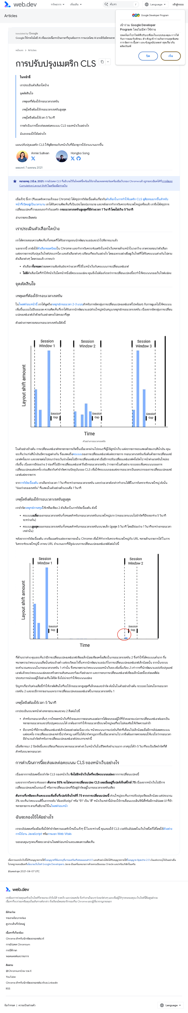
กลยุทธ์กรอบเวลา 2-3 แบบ (67, 304)
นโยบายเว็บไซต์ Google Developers (45, 864)
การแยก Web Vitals (60, 834)
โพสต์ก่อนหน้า (59, 806)
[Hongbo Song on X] (73, 159)
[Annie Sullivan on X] (33, 159)
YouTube (11, 976)
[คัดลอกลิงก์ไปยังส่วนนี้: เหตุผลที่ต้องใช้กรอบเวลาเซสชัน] (65, 296)
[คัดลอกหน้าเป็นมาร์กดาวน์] (102, 62)
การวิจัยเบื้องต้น (29, 483)
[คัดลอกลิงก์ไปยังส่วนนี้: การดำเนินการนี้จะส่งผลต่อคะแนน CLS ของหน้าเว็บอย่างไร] (122, 763)
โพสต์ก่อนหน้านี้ (28, 304)
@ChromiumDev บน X (19, 971)
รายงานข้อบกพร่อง (16, 918)
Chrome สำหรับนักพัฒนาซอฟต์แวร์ (25, 938)
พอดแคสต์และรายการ (17, 956)
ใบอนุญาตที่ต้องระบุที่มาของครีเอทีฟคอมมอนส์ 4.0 (69, 860)
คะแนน (77, 454)
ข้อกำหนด (9, 1005)
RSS (8, 988)
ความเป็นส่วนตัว (27, 1005)
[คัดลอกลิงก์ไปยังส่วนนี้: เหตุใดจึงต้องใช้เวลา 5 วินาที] (59, 703)
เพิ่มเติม (74, 4)
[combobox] (121, 4)
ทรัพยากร (56, 4)
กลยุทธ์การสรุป (33, 508)
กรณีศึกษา (11, 950)
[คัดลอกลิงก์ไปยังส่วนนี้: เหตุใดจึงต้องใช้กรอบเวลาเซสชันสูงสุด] (74, 499)
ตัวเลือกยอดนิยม (47, 248)
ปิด (148, 56)
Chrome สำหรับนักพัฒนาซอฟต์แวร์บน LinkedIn (32, 982)
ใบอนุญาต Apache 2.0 (138, 860)
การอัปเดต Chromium (18, 944)
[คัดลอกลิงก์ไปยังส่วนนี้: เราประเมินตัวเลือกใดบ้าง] (63, 229)
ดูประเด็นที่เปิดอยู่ (15, 924)
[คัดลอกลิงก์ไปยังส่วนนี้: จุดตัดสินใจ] (38, 284)
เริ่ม (171, 56)
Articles (10, 16)
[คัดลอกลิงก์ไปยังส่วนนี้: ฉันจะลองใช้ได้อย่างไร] (56, 817)
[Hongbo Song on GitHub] (79, 159)
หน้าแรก (19, 50)
